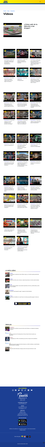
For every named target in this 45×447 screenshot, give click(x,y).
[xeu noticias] (5, 1)
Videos (8, 10)
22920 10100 (22, 399)
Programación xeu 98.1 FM (22, 415)
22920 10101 (22, 400)
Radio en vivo (22, 411)
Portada (4, 10)
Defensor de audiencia (13, 428)
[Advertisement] (22, 361)
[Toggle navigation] (40, 2)
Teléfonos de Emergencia (22, 414)
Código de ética (22, 430)
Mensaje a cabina (22, 412)
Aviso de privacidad (31, 428)
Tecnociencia (13, 10)
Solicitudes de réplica (23, 428)
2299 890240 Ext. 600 (22, 407)
